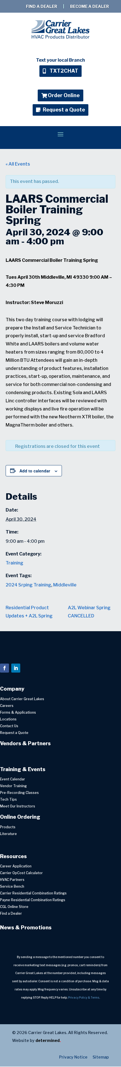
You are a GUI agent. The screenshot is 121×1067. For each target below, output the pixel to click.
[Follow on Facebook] (4, 668)
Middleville (65, 585)
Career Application (16, 866)
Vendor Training (13, 786)
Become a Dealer (89, 6)
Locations (8, 719)
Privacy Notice (73, 1057)
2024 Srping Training (28, 585)
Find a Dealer (42, 6)
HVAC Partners (12, 880)
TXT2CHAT (64, 71)
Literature (8, 834)
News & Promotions (25, 927)
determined (48, 1040)
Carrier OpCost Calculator (21, 873)
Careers (7, 706)
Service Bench (12, 886)
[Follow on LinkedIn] (15, 668)
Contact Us (9, 726)
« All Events (18, 164)
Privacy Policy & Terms (83, 997)
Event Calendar (12, 779)
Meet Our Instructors (17, 806)
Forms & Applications (18, 712)
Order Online (64, 95)
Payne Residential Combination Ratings (32, 900)
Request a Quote (64, 110)
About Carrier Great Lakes (22, 699)
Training (14, 563)
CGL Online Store (14, 907)
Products (7, 827)
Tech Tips (8, 799)
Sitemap (100, 1057)
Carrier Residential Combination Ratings (33, 893)
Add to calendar (34, 471)
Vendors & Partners (25, 743)
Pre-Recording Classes (19, 793)
